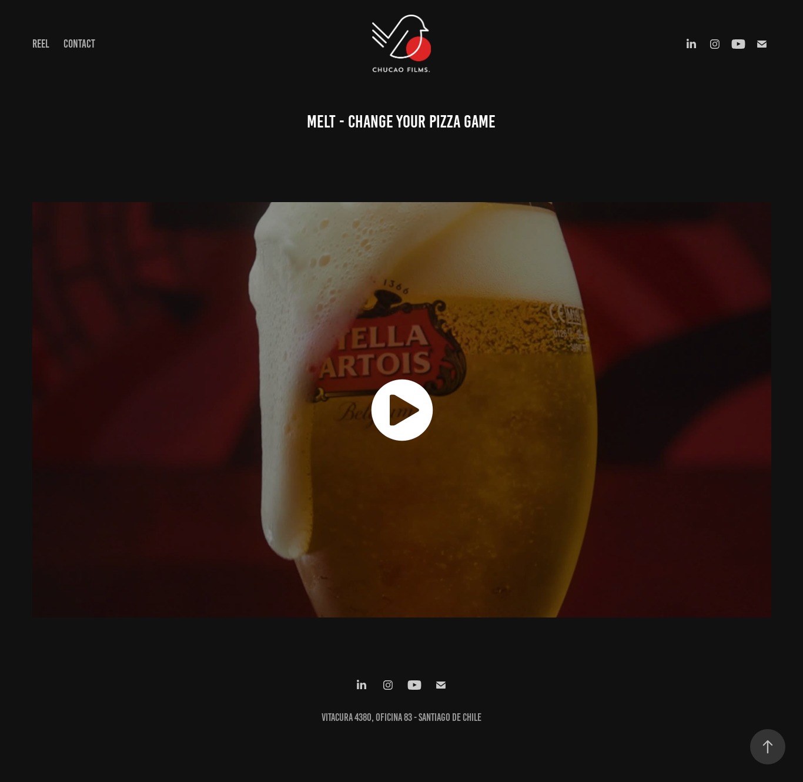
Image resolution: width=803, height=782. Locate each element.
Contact (79, 44)
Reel (40, 44)
